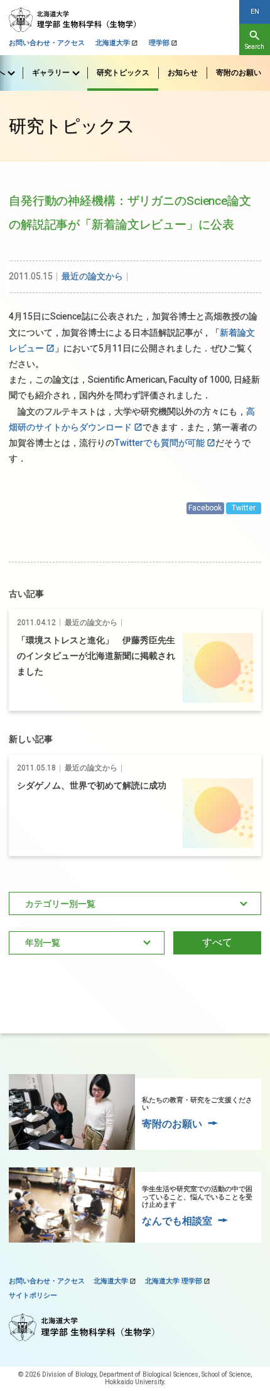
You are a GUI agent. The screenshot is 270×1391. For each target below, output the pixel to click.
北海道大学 (112, 43)
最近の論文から (92, 276)
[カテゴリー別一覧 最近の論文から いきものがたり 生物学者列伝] (135, 904)
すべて (217, 942)
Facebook (205, 508)
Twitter (244, 508)
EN (255, 12)
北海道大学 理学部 (173, 1281)
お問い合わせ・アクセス (47, 43)
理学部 (159, 43)
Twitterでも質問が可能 (159, 443)
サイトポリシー (33, 1295)
